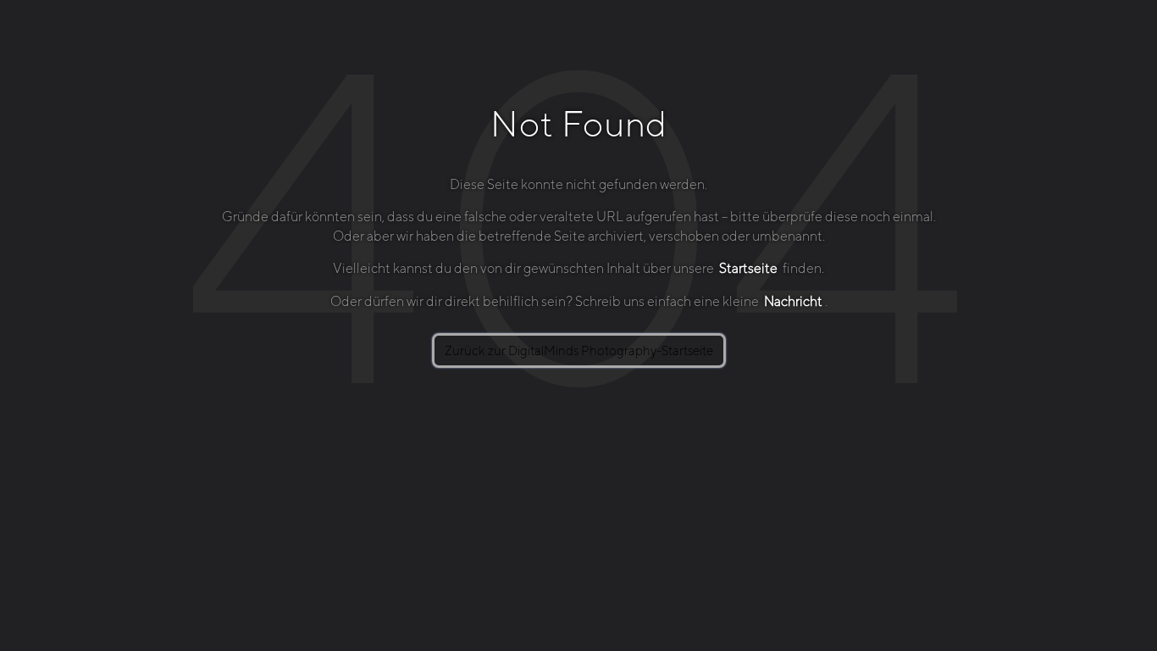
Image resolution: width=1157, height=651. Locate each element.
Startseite (748, 268)
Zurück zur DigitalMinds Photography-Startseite (579, 350)
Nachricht (793, 301)
